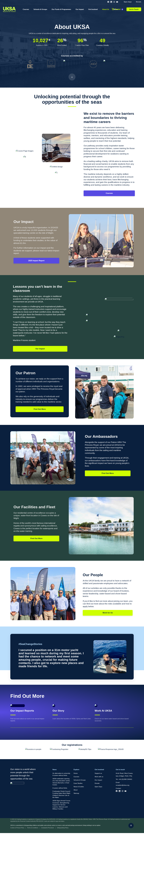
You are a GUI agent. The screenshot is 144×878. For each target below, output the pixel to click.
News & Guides (79, 786)
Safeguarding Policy (62, 828)
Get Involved (93, 9)
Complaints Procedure (47, 828)
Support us (98, 773)
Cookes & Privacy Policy (17, 828)
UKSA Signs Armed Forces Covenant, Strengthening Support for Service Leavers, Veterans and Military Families (61, 805)
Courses (26, 9)
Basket (119, 9)
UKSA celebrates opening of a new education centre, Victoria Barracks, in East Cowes (61, 782)
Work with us (99, 776)
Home (76, 773)
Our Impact (80, 9)
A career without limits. (59, 788)
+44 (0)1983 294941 (125, 779)
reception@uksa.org (122, 785)
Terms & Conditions (32, 828)
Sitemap (76, 793)
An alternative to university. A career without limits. (61, 774)
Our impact (98, 780)
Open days (128, 2)
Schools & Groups (40, 9)
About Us (105, 9)
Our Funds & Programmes (61, 9)
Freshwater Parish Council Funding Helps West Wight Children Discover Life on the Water (61, 794)
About (75, 790)
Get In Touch (134, 9)
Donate (138, 2)
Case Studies (78, 783)
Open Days (98, 786)
